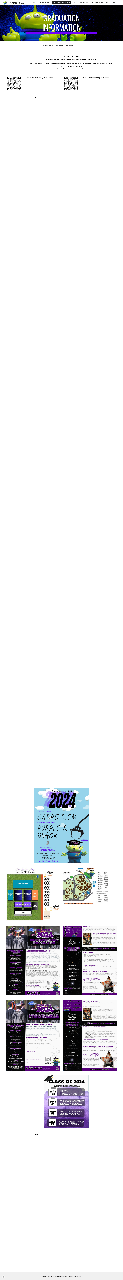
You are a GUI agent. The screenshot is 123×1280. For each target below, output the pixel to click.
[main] (61, 23)
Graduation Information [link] (61, 3)
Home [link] (34, 3)
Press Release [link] (45, 3)
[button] (120, 2)
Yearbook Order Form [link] (100, 3)
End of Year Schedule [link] (81, 3)
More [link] (113, 3)
